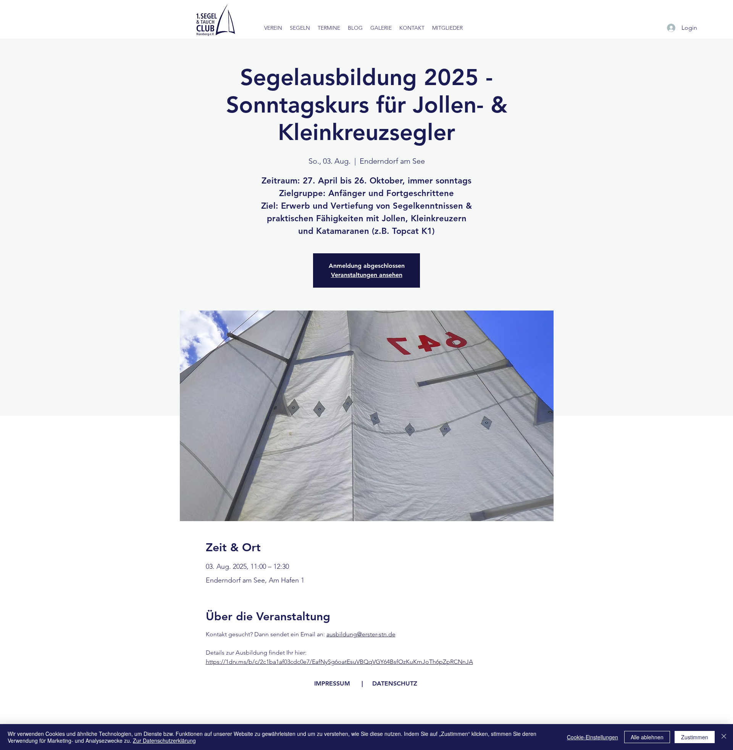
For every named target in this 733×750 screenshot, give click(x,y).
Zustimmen (694, 737)
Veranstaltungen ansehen (366, 274)
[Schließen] (723, 737)
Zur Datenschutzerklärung (164, 740)
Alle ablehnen (647, 737)
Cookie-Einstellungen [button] (592, 737)
